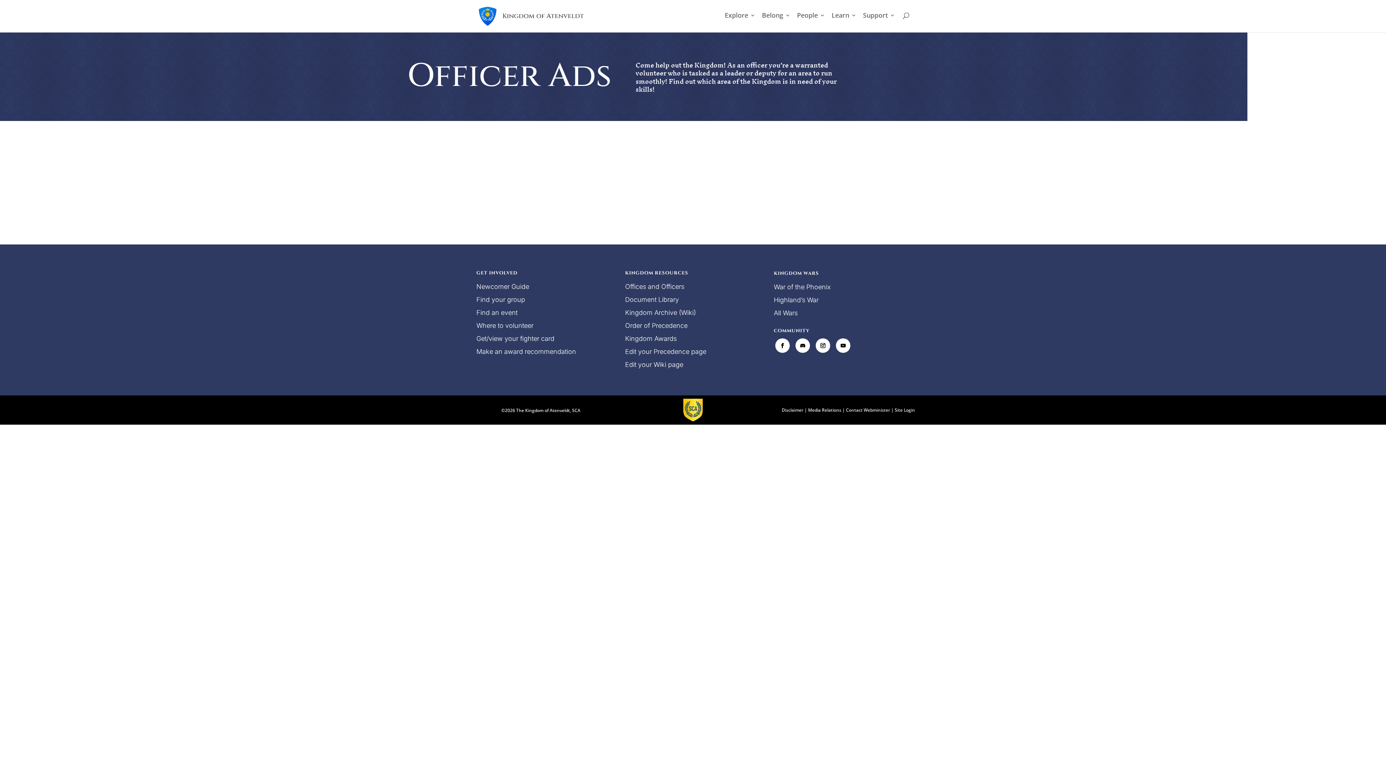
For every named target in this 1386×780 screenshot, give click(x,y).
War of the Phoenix (802, 287)
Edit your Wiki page (654, 364)
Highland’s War (796, 300)
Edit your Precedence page (665, 351)
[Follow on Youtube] (843, 345)
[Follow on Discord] (803, 345)
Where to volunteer (504, 325)
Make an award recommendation (526, 351)
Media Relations (824, 410)
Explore (736, 16)
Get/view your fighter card (515, 338)
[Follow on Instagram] (823, 345)
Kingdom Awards (651, 338)
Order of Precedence (656, 325)
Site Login (905, 410)
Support (875, 16)
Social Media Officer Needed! (533, 162)
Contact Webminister (868, 410)
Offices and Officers (654, 286)
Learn (840, 16)
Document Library (652, 299)
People (807, 16)
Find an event (497, 312)
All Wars (786, 313)
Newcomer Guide (502, 286)
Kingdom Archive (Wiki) (660, 312)
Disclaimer (792, 410)
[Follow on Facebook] (782, 345)
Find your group (500, 299)
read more (498, 197)
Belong (772, 16)
